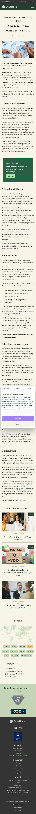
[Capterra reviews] (18, 711)
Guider (18, 770)
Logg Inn (31, 2)
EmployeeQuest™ (18, 748)
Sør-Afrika (15, 656)
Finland (14, 646)
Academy (23, 2)
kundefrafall (21, 500)
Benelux (22, 646)
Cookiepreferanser (18, 805)
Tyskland (14, 651)
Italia (7, 656)
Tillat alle (18, 418)
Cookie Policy (18, 807)
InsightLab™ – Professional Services (18, 755)
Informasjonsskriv (18, 768)
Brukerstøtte (11, 668)
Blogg (18, 763)
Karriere (18, 782)
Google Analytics (7, 434)
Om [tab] (29, 388)
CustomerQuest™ (18, 750)
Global (6, 646)
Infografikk (18, 773)
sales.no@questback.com (15, 671)
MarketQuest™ (18, 753)
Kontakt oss (17, 785)
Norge (30, 646)
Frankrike (30, 651)
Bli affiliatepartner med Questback (18, 792)
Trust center (18, 810)
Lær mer (11, 176)
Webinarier (18, 765)
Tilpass (17, 424)
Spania (22, 651)
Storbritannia (26, 656)
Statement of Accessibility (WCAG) (18, 787)
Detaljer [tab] (18, 388)
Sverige (5, 651)
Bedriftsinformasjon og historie (18, 780)
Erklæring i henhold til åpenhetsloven (18, 790)
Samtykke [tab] (6, 388)
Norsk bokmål (7, 2)
